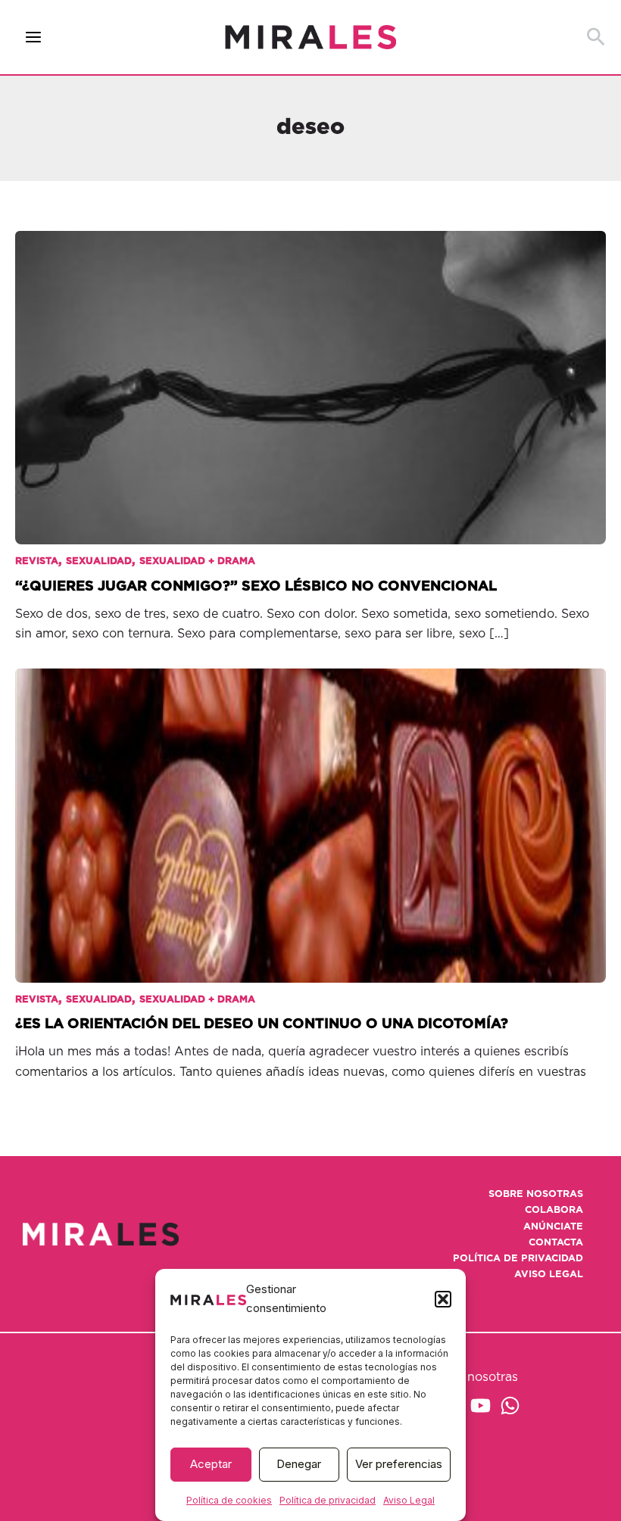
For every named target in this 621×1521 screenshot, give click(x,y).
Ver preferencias (398, 1464)
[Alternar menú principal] (33, 37)
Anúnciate (553, 1227)
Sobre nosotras (535, 1194)
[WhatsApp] (510, 1405)
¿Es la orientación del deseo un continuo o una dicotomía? (261, 1024)
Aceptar (211, 1464)
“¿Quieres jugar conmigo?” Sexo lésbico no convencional (256, 586)
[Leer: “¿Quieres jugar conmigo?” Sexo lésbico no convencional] (310, 377)
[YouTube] (480, 1405)
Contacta (556, 1243)
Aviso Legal (409, 1500)
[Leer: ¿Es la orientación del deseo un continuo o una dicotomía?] (310, 815)
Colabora (554, 1210)
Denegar (298, 1464)
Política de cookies (229, 1500)
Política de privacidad (327, 1500)
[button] (443, 1299)
